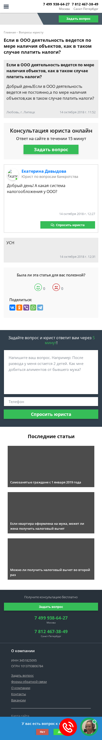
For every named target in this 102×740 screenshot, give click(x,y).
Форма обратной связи (29, 681)
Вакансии (18, 700)
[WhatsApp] (33, 307)
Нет (42, 732)
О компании (20, 688)
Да (60, 732)
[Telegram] (40, 307)
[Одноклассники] (19, 307)
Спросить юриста (70, 225)
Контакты (18, 694)
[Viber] (26, 307)
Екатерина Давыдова (44, 171)
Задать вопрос (78, 18)
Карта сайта (20, 716)
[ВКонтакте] (12, 307)
